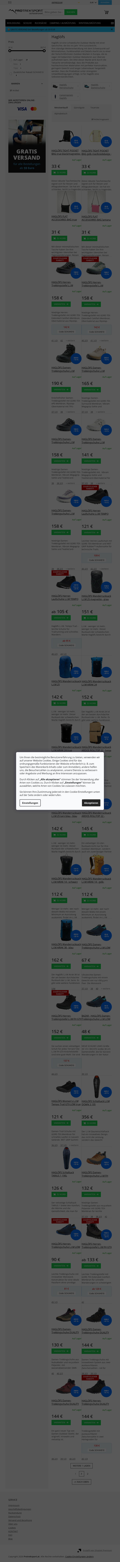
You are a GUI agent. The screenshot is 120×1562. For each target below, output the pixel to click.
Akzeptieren (91, 803)
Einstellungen (30, 803)
